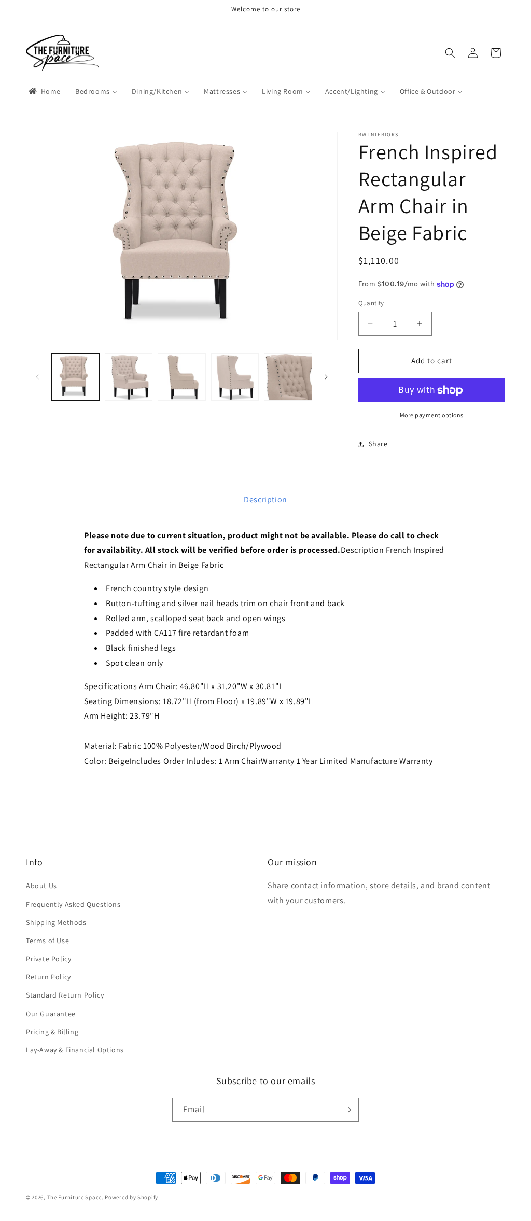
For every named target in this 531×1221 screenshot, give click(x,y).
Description (265, 499)
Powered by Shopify (131, 1197)
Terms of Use (47, 940)
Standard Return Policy (65, 995)
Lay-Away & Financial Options (75, 1050)
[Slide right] (326, 377)
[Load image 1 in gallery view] (75, 377)
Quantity (371, 303)
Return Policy (48, 976)
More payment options (432, 415)
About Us (41, 885)
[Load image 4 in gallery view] (235, 377)
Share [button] (378, 443)
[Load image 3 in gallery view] (182, 377)
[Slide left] (37, 377)
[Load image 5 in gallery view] (288, 377)
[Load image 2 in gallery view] (129, 377)
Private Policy (48, 958)
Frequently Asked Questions (73, 904)
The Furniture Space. (75, 1197)
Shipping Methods (56, 922)
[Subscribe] (347, 1110)
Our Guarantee (51, 1013)
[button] (450, 52)
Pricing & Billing (52, 1031)
